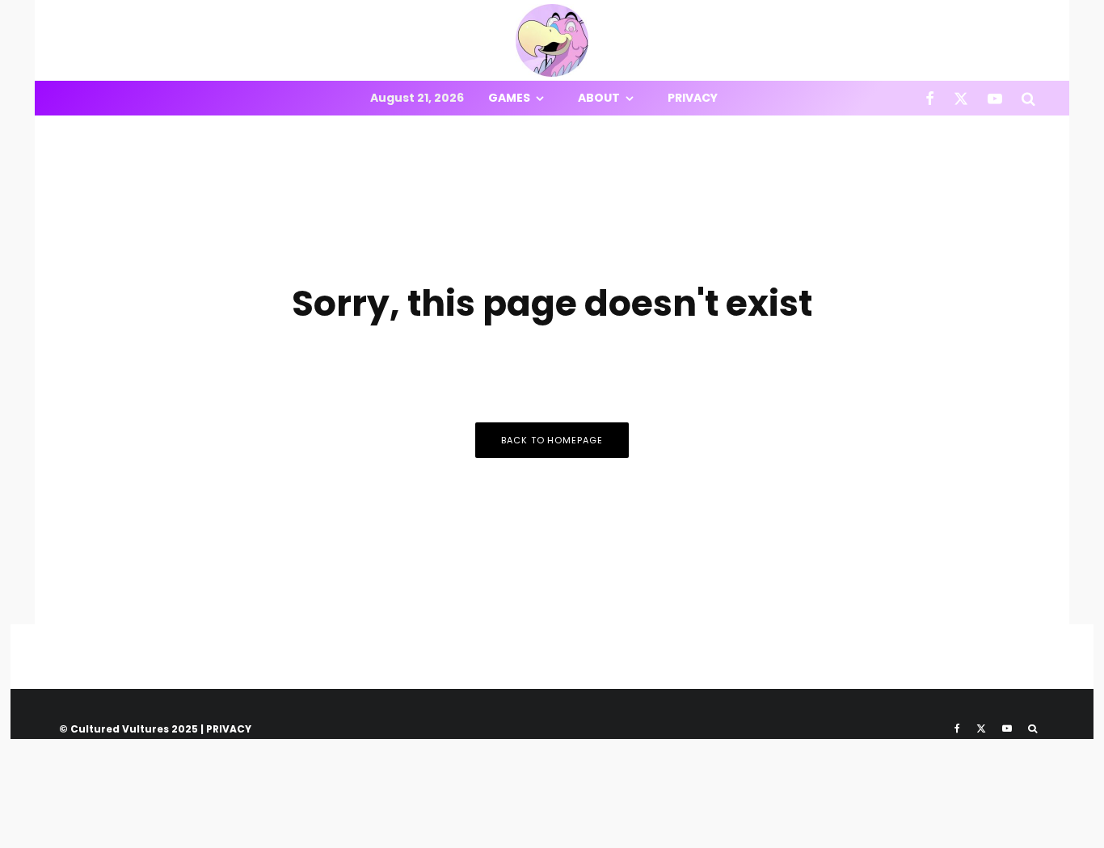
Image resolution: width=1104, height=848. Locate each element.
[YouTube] (995, 98)
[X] (961, 98)
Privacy (693, 98)
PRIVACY (228, 729)
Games (509, 98)
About (599, 98)
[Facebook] (930, 98)
